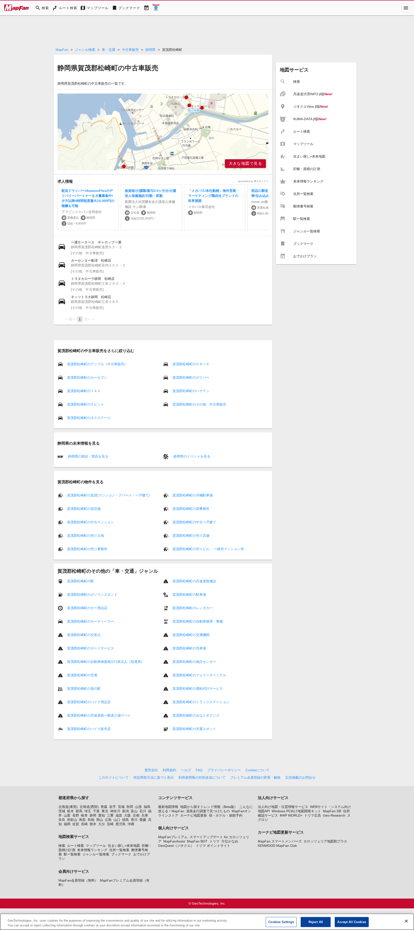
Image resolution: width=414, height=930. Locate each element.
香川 (134, 820)
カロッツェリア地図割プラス (325, 841)
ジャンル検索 (85, 50)
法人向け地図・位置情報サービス (283, 807)
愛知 (101, 815)
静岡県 (150, 50)
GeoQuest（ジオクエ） (176, 846)
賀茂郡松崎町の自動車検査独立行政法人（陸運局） (105, 661)
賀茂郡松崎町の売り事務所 (87, 549)
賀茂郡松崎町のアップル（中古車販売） (97, 364)
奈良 (61, 820)
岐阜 (84, 815)
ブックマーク (121, 854)
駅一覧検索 (72, 854)
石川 (142, 811)
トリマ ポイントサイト (213, 846)
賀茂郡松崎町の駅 (80, 581)
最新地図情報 (168, 807)
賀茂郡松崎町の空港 (82, 675)
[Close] (406, 921)
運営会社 (151, 770)
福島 (147, 807)
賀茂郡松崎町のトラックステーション (201, 702)
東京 (105, 811)
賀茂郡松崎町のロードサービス (90, 648)
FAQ (199, 770)
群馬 (79, 811)
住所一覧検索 (119, 850)
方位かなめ (229, 841)
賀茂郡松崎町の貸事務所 (190, 508)
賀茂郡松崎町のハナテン (190, 391)
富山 (134, 811)
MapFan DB (332, 811)
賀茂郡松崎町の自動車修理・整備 (197, 621)
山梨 (67, 815)
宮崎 (110, 824)
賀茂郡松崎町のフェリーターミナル (199, 675)
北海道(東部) (68, 807)
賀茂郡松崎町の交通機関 (190, 634)
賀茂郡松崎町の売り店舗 (190, 535)
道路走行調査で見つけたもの (208, 811)
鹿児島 (120, 824)
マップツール (96, 846)
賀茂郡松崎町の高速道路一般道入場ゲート (99, 715)
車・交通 (108, 50)
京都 (136, 815)
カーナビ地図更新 (193, 815)
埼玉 (87, 811)
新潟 (125, 811)
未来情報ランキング (92, 850)
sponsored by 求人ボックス (253, 181)
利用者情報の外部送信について (201, 777)
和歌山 (72, 820)
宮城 (121, 807)
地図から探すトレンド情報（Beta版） (208, 807)
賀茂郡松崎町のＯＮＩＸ (190, 364)
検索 (61, 846)
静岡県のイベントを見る (191, 456)
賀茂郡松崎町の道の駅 (84, 688)
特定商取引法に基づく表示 (153, 777)
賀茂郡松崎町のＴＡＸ (84, 391)
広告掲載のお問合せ (300, 777)
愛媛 (142, 820)
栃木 (70, 811)
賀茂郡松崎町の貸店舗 (84, 508)
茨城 (61, 811)
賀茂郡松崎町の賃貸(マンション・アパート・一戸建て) (108, 495)
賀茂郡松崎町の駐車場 (189, 594)
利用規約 (169, 770)
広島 (108, 820)
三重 (110, 815)
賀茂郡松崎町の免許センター (194, 661)
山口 (117, 820)
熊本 (93, 824)
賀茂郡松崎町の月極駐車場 (192, 495)
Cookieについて (258, 770)
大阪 (127, 815)
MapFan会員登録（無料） (78, 880)
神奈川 (115, 811)
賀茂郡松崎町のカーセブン (87, 377)
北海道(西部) (89, 807)
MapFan (62, 50)
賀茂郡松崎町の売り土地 (85, 535)
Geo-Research (334, 815)
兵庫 (144, 815)
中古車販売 (130, 50)
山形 (138, 807)
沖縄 (130, 824)
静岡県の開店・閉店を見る (87, 456)
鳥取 (82, 820)
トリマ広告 (312, 815)
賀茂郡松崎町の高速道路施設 (194, 581)
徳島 (125, 820)
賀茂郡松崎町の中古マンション (90, 522)
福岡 (67, 824)
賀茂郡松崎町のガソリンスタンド (92, 594)
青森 (104, 807)
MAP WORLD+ (291, 815)
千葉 (96, 811)
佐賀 (75, 824)
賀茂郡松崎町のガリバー (190, 377)
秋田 (129, 807)
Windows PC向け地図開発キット (296, 811)
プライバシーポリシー (224, 770)
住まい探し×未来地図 (124, 846)
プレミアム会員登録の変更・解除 (255, 777)
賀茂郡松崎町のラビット (85, 404)
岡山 (99, 820)
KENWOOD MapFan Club (277, 846)
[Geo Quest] (156, 8)
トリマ (214, 841)
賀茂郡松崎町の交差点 (84, 634)
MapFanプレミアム (173, 837)
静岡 (93, 815)
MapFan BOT (197, 841)
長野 (75, 815)
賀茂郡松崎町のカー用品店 (87, 608)
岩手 (112, 807)
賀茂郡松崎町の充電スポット (194, 728)
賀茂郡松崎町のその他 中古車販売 (199, 404)
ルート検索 (75, 846)
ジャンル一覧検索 (95, 854)
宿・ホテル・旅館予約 (225, 815)
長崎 (84, 824)
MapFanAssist (174, 841)
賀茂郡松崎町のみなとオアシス (195, 715)
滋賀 (118, 815)
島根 (91, 820)
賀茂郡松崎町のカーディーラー (90, 621)
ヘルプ (186, 770)
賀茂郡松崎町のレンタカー (192, 608)
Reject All (316, 922)
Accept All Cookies (351, 922)
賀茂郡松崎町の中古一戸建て (194, 522)
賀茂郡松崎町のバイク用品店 (89, 702)
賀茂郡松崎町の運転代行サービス (197, 688)
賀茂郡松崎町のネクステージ (89, 418)
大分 (101, 824)
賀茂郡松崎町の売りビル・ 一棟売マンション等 (208, 549)
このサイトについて (113, 777)
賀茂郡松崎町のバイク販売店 (89, 728)
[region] (163, 132)
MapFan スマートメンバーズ (280, 841)
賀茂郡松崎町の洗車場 (189, 648)
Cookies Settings (281, 922)
